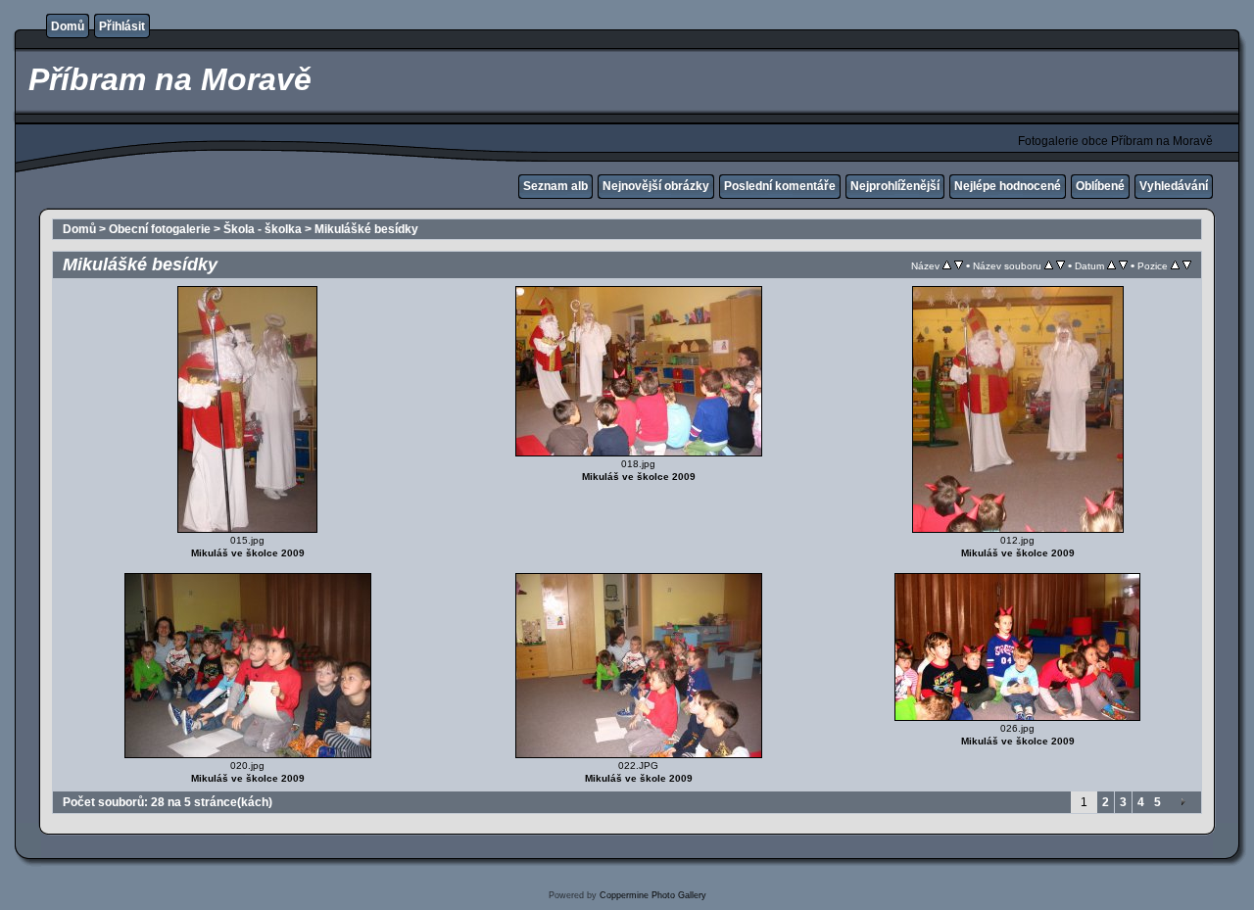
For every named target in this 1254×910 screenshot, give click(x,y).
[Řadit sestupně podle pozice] (1186, 265)
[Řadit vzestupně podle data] (1111, 265)
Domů (67, 26)
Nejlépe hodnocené (1007, 186)
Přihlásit (122, 26)
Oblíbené (1100, 186)
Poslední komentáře (780, 186)
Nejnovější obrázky (656, 186)
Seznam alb (555, 186)
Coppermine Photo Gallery (653, 895)
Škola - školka (262, 229)
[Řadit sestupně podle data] (1123, 265)
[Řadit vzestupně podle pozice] (1175, 265)
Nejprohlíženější (895, 186)
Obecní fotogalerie (160, 229)
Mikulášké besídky (366, 229)
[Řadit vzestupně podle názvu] (946, 265)
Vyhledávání (1173, 186)
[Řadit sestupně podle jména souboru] (1060, 265)
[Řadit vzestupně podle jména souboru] (1048, 265)
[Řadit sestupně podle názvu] (958, 265)
